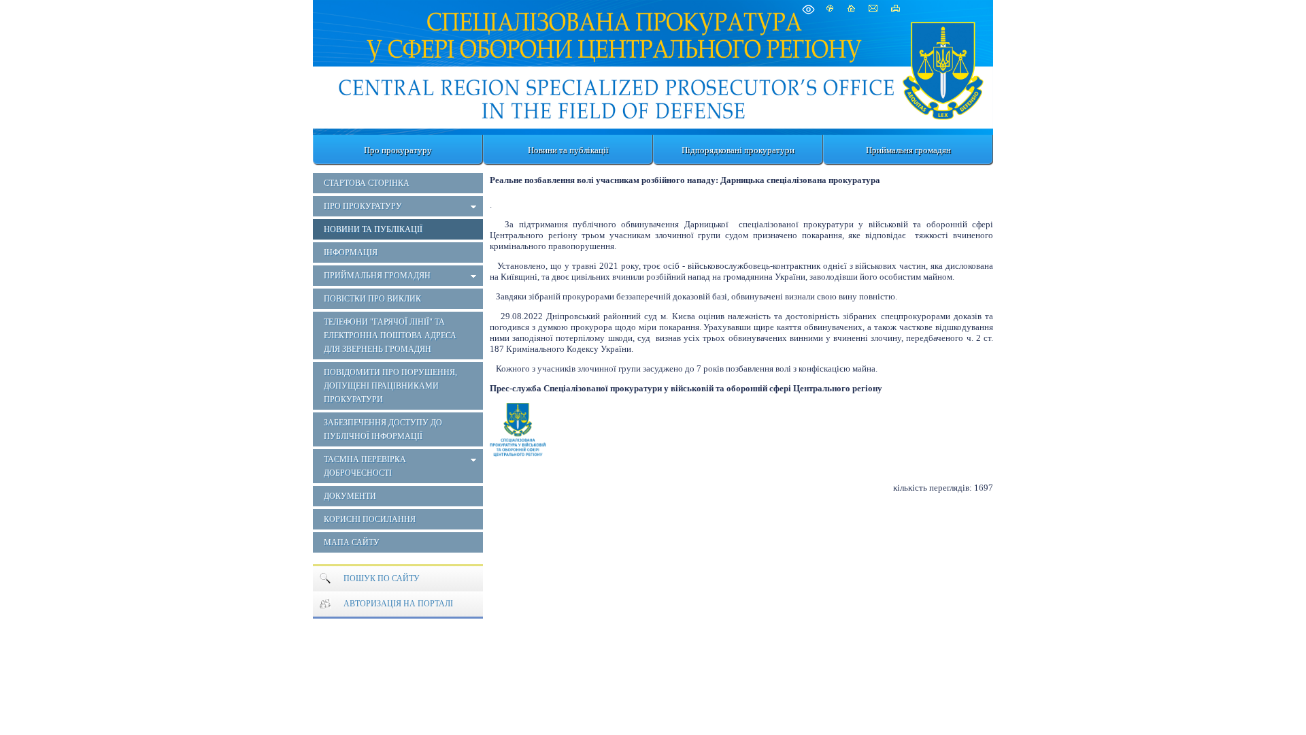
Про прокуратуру (398, 150)
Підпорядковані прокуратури (738, 150)
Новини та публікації (568, 150)
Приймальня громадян (908, 150)
